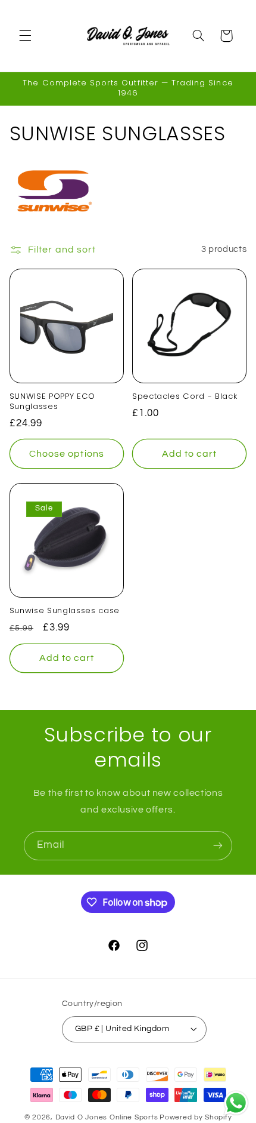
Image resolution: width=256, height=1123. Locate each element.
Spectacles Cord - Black (184, 397)
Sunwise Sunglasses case (65, 611)
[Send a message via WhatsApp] (236, 1103)
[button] (25, 36)
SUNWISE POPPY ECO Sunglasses (52, 402)
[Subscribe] (218, 845)
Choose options (66, 454)
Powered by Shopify (196, 1117)
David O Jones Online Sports (106, 1117)
